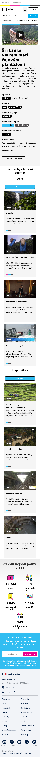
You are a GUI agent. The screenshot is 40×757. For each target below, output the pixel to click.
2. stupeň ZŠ (8, 125)
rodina (26, 20)
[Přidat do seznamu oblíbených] (33, 194)
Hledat (33, 16)
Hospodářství (15, 107)
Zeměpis (6, 134)
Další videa (20, 187)
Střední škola (22, 125)
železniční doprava (28, 143)
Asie (4, 107)
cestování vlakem (18, 146)
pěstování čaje (8, 150)
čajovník (31, 146)
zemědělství (12, 143)
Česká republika (17, 20)
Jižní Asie (7, 116)
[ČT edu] (7, 10)
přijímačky (33, 20)
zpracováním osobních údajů (25, 665)
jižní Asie (5, 146)
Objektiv (6, 98)
